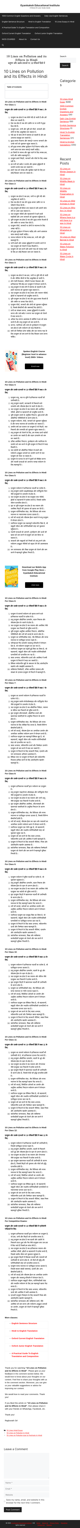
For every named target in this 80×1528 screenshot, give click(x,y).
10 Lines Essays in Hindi (64, 22)
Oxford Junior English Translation (48, 33)
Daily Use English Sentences (56, 16)
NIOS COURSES (8, 39)
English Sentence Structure (13, 22)
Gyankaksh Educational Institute (40, 5)
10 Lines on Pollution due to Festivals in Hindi (24, 1435)
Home (38, 1523)
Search (63, 56)
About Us (23, 39)
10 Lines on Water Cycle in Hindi (66, 256)
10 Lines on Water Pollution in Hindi (67, 247)
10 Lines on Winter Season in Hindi (68, 171)
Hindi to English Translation (39, 22)
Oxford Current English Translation (16, 33)
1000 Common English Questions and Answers (21, 16)
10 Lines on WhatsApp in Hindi (66, 230)
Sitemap (49, 1525)
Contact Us (35, 39)
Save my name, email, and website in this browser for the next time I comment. (25, 1501)
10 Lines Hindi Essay (15, 1430)
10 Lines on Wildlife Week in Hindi (67, 181)
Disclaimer (64, 1523)
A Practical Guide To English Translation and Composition (25, 28)
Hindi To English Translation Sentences (67, 135)
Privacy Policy (54, 1523)
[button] (3, 45)
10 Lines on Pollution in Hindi (18, 1433)
